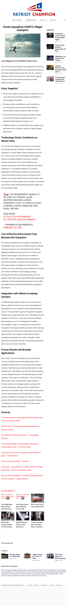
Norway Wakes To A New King (15, 555)
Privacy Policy (44, 585)
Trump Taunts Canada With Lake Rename (60, 79)
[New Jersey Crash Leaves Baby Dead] (37, 498)
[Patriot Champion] (34, 9)
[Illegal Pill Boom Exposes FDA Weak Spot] (22, 516)
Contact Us (36, 585)
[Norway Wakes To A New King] (4, 556)
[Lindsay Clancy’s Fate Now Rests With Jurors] (50, 67)
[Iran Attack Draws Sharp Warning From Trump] (22, 498)
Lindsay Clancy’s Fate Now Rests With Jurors (60, 69)
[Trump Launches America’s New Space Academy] (37, 516)
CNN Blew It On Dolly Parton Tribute (60, 58)
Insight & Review (31, 20)
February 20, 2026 (12, 227)
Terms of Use (59, 585)
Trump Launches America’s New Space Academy (36, 524)
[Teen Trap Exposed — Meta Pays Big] (50, 556)
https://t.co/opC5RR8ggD (17, 216)
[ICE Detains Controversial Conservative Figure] (50, 35)
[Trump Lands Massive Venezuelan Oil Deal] (50, 46)
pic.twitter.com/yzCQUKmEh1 (19, 219)
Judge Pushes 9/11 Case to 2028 (37, 556)
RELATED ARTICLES (8, 491)
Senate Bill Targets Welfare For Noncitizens (6, 524)
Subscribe (53, 20)
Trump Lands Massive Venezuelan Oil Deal (60, 48)
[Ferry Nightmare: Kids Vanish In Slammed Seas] (7, 498)
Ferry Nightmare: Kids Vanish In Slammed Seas (7, 506)
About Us (43, 20)
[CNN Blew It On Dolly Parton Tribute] (50, 58)
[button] (65, 20)
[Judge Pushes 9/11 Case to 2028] (27, 556)
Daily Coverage (16, 20)
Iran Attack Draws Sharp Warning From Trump (22, 506)
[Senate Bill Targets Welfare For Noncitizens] (7, 516)
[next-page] (5, 530)
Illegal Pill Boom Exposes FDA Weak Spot (21, 524)
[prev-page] (2, 530)
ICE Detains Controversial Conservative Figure (60, 37)
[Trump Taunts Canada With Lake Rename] (50, 78)
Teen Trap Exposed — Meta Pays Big (60, 556)
